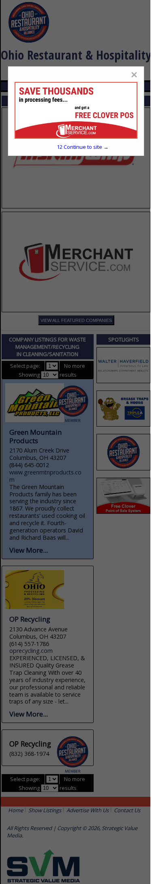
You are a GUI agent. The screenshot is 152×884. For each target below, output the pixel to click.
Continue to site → (83, 146)
